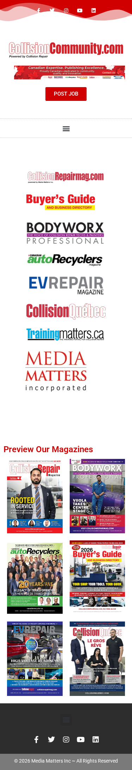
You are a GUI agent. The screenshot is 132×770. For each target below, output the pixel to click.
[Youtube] (80, 11)
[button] (66, 128)
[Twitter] (52, 11)
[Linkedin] (93, 11)
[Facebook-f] (38, 11)
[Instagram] (66, 11)
